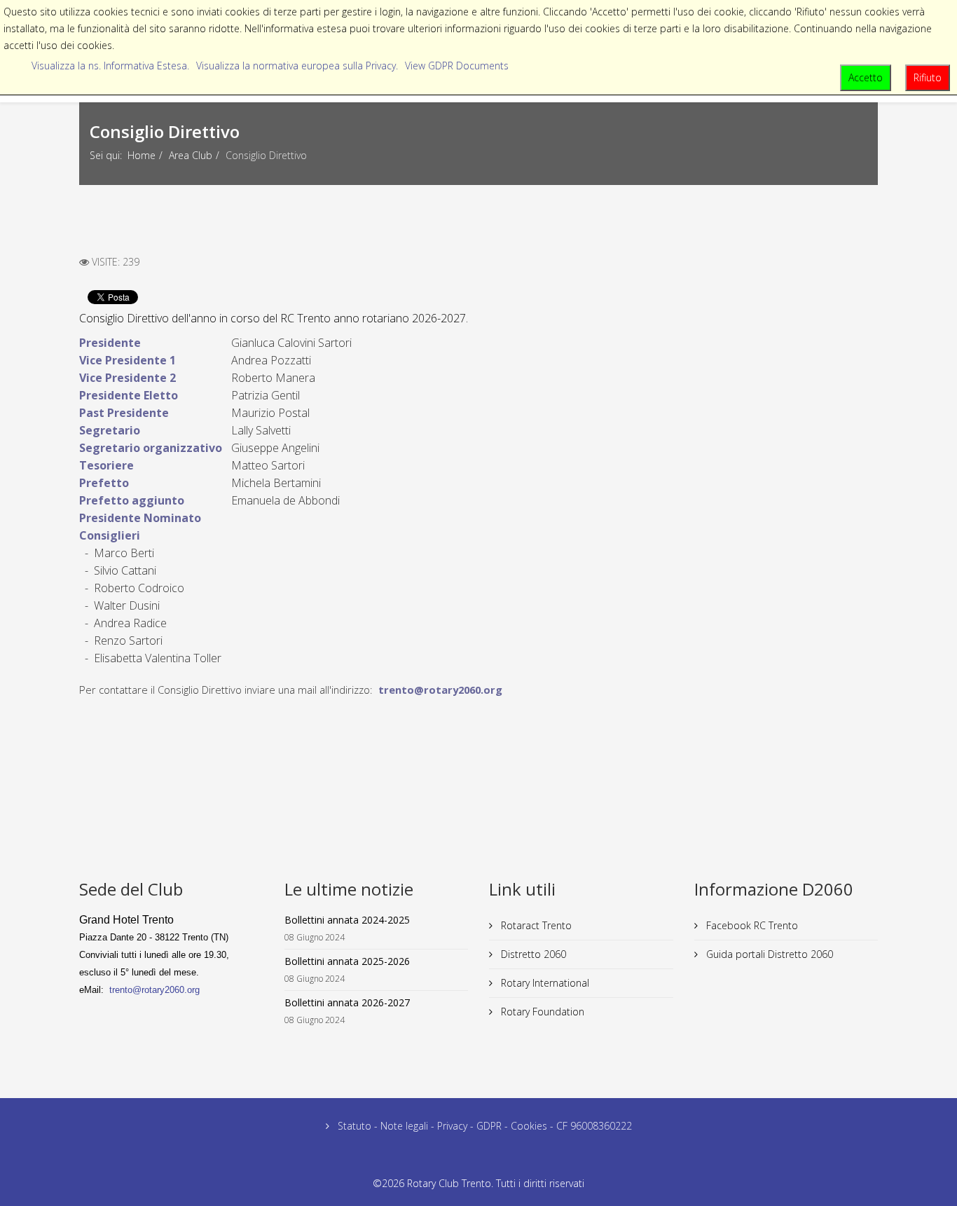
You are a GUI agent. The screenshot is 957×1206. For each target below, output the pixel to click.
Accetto (865, 77)
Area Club (190, 155)
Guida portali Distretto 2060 (768, 954)
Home (142, 155)
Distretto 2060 (532, 954)
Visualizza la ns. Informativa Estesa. (110, 65)
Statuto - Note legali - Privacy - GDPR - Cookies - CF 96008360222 (483, 1125)
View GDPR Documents (457, 65)
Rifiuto (928, 77)
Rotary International (543, 982)
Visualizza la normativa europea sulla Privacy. (297, 65)
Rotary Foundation (541, 1011)
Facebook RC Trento (750, 925)
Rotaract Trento (535, 925)
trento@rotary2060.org (440, 690)
